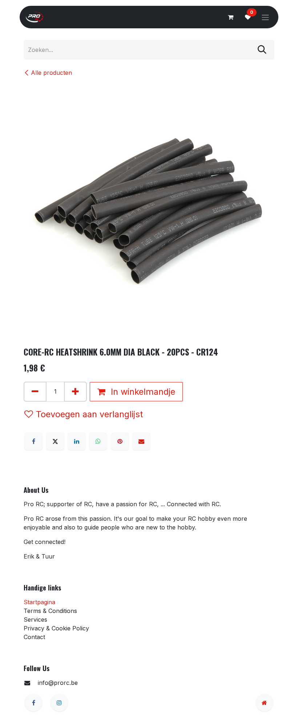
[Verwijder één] (35, 392)
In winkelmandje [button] (141, 391)
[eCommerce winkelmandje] (230, 17)
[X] (55, 441)
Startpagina (39, 602)
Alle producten (51, 72)
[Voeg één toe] (75, 392)
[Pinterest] (120, 441)
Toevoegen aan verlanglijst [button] (89, 414)
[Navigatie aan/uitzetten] (265, 17)
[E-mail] (141, 441)
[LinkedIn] (76, 441)
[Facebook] (33, 441)
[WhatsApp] (98, 441)
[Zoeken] (262, 50)
